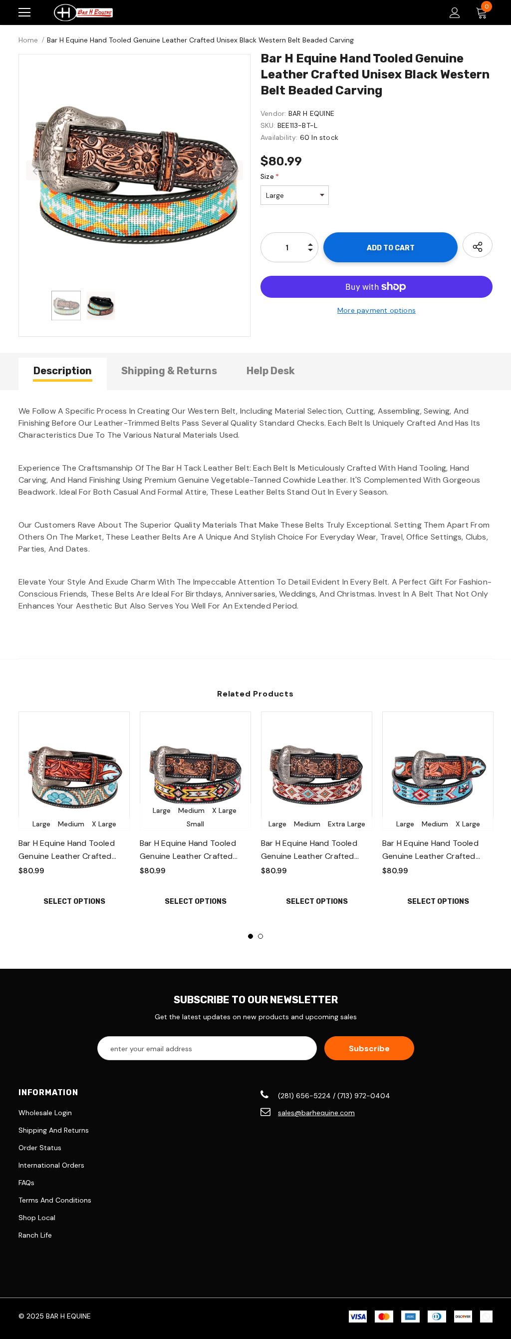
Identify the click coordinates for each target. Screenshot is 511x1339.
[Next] (228, 170)
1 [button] (250, 936)
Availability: (279, 137)
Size (269, 176)
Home (28, 39)
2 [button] (260, 936)
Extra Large (346, 823)
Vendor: (273, 113)
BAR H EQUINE (311, 113)
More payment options (376, 310)
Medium (71, 823)
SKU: (267, 125)
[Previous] (41, 170)
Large (41, 823)
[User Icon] (455, 12)
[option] (134, 170)
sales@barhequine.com (316, 1112)
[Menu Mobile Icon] (24, 12)
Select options (74, 901)
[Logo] (83, 12)
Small (195, 823)
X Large (104, 823)
